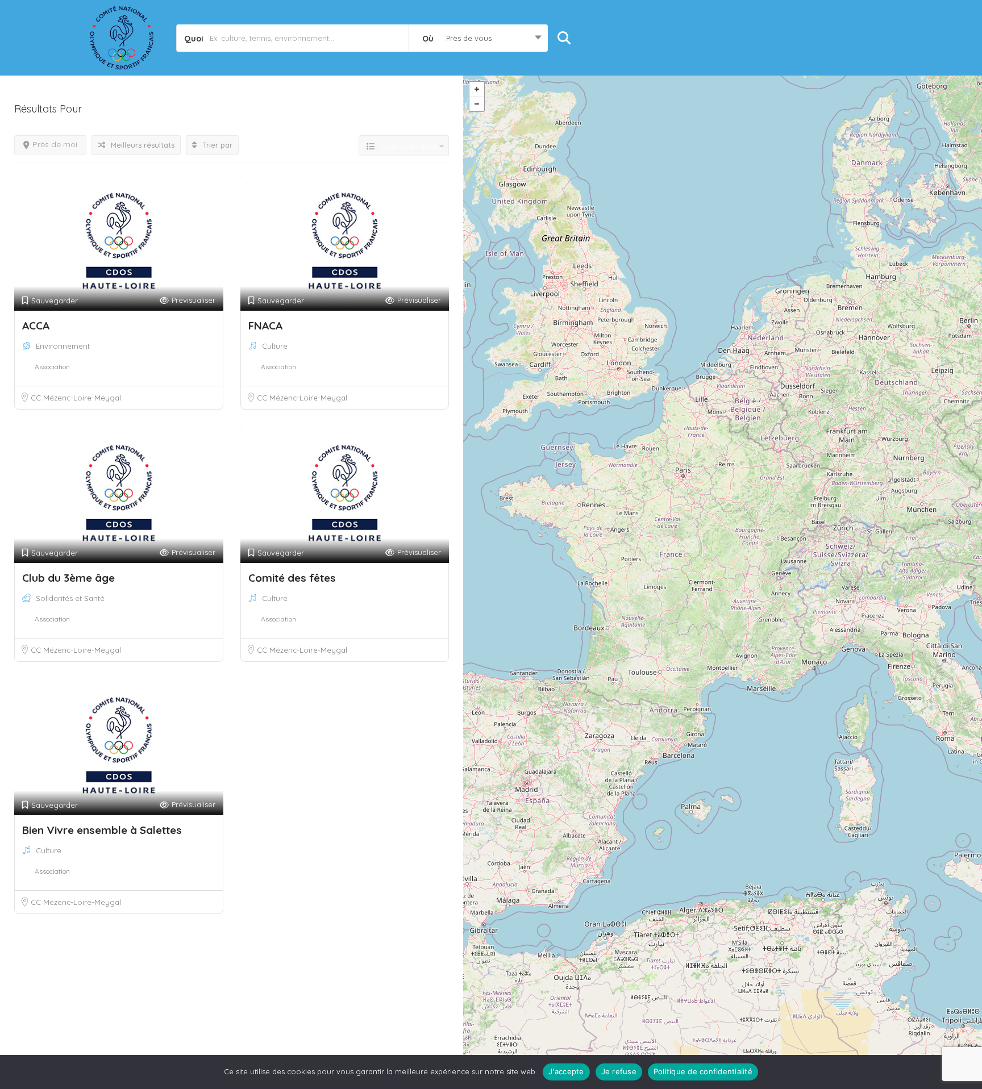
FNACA (265, 325)
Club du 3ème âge (68, 578)
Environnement (63, 346)
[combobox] (478, 38)
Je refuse (618, 1071)
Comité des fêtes (292, 578)
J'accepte (566, 1071)
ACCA (35, 325)
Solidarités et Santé (70, 598)
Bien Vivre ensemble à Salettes (102, 830)
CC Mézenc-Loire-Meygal (76, 397)
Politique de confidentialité (703, 1071)
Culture (275, 346)
